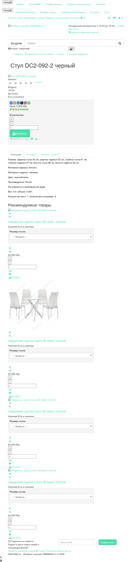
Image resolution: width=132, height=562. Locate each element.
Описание (16, 154)
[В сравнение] (36, 138)
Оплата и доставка (25, 12)
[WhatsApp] (28, 102)
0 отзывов (38, 82)
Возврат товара (54, 4)
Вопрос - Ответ (50, 154)
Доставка (40, 550)
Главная (19, 4)
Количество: (17, 114)
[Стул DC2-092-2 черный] (39, 76)
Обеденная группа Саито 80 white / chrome (37, 221)
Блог (107, 12)
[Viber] (25, 102)
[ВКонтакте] (11, 102)
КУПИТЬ (21, 133)
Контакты (100, 4)
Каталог (33, 4)
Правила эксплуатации (79, 4)
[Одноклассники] (14, 102)
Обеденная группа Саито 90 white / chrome (37, 340)
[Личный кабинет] (121, 17)
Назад (7, 2)
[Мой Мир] (18, 102)
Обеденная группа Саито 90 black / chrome (37, 482)
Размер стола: (18, 231)
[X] (21, 102)
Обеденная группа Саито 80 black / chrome (37, 411)
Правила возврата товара (21, 550)
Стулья (60, 53)
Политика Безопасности (58, 550)
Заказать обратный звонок (84, 32)
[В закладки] (32, 138)
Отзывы (31, 154)
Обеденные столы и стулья (39, 53)
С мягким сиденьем (77, 53)
